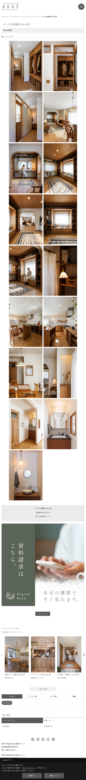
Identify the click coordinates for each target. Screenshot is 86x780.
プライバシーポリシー (28, 768)
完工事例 (6, 726)
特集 (74, 696)
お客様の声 (48, 726)
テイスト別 (33, 696)
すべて (7, 703)
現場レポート (49, 720)
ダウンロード (43, 614)
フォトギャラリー (9, 720)
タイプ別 (53, 696)
